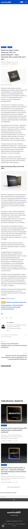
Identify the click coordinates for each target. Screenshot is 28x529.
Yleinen (10, 47)
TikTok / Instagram (20, 524)
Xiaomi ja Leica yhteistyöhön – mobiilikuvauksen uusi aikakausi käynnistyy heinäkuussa (14, 345)
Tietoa (14, 525)
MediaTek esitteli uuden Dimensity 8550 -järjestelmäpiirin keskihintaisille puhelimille (14, 430)
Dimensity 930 (15, 334)
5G (2, 334)
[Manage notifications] (3, 526)
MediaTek (4, 47)
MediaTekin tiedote (10, 298)
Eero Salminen (10, 322)
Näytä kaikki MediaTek (13, 487)
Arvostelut (11, 524)
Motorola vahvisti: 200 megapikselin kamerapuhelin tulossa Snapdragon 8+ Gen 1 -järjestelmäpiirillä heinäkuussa (14, 357)
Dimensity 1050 (7, 334)
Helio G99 (4, 336)
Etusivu (5, 524)
